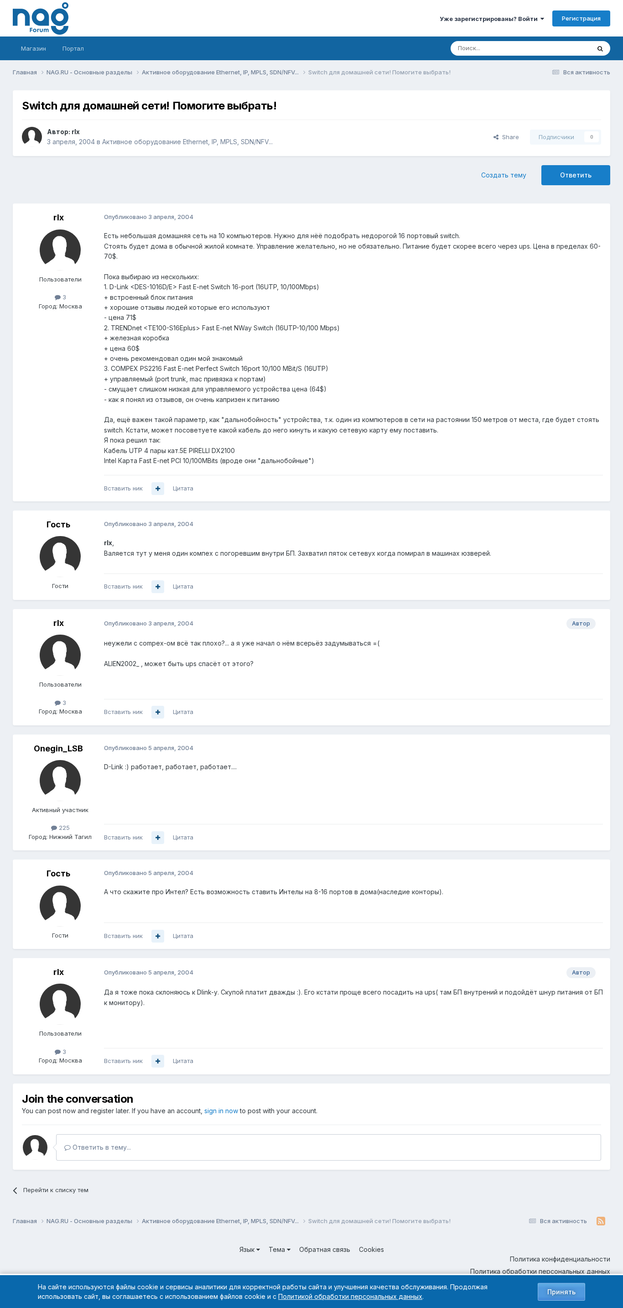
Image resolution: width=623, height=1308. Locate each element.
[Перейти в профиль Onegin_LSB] (60, 780)
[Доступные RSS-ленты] (601, 1221)
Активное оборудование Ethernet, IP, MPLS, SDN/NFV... (187, 142)
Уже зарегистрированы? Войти (490, 18)
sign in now (221, 1111)
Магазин (33, 48)
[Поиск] (600, 48)
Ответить (576, 175)
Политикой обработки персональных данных (350, 1296)
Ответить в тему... (101, 1147)
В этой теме (561, 48)
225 (63, 827)
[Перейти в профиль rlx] (32, 137)
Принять (561, 1292)
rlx (76, 131)
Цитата (183, 488)
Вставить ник (123, 488)
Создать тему (503, 175)
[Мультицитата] (157, 488)
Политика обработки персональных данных (540, 1271)
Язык (247, 1249)
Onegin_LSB (58, 748)
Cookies (371, 1249)
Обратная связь (324, 1249)
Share (508, 137)
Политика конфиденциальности (560, 1259)
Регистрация (581, 18)
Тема (278, 1249)
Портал (73, 48)
